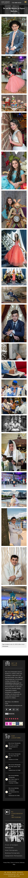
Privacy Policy (6, 862)
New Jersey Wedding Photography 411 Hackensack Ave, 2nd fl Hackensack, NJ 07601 (14, 792)
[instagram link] (13, 709)
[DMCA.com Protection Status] (10, 714)
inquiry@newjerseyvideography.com (13, 705)
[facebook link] (6, 709)
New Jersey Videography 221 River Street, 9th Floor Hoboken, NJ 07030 (15, 757)
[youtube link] (17, 709)
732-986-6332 (16, 2)
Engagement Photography (13, 855)
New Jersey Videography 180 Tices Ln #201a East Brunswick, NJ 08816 (15, 746)
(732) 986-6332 (15, 701)
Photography (9, 847)
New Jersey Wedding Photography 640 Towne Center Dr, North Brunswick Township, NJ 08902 (14, 779)
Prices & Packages (11, 845)
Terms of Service (15, 862)
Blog (14, 864)
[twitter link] (10, 709)
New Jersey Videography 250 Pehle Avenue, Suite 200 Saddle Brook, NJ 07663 (15, 767)
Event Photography (11, 850)
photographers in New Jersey (12, 683)
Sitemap (22, 862)
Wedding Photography (12, 853)
